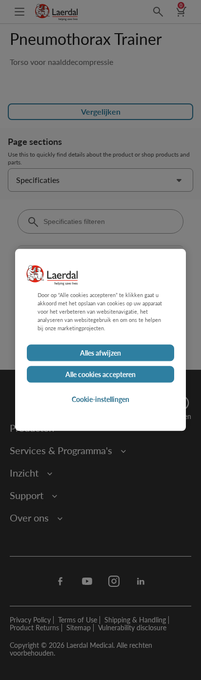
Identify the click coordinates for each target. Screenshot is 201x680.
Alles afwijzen (100, 353)
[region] (100, 340)
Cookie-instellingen (100, 399)
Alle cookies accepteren (100, 375)
